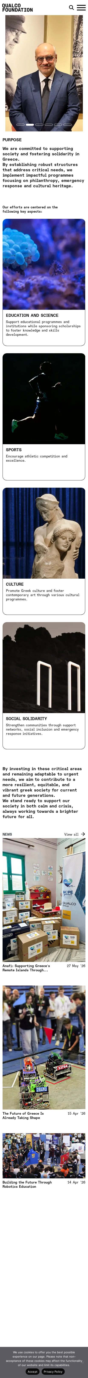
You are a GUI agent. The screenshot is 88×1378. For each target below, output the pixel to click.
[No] (83, 1362)
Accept (33, 1371)
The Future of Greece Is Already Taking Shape (23, 1115)
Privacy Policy (53, 1371)
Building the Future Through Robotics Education (27, 1184)
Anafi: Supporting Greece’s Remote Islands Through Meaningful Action (26, 968)
